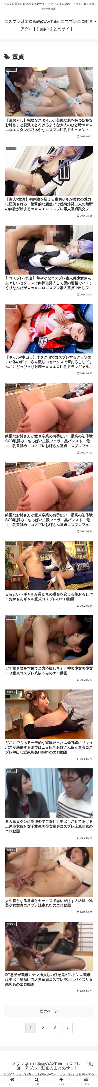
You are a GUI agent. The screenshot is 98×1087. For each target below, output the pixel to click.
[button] (89, 753)
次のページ (49, 1011)
